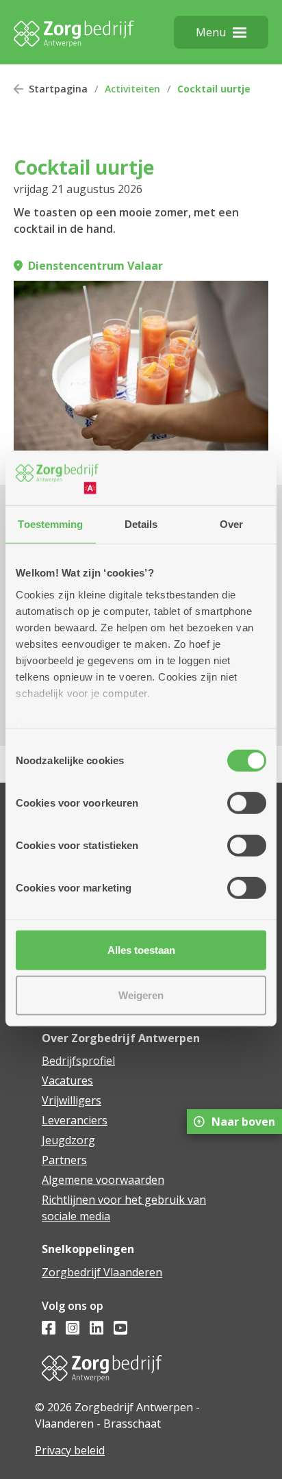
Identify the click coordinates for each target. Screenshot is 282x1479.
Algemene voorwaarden (103, 1179)
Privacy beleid (70, 1450)
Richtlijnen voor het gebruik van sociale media (124, 1208)
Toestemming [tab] (50, 524)
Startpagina (58, 88)
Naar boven (243, 1121)
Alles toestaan (141, 950)
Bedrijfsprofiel (78, 1060)
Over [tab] (231, 524)
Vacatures (67, 1080)
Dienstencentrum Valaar (95, 265)
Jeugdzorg (68, 1140)
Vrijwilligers (71, 1100)
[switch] (246, 803)
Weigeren (141, 994)
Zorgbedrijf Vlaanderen (102, 1272)
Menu (211, 32)
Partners (64, 1159)
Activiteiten (132, 88)
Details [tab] (141, 524)
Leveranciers (74, 1120)
